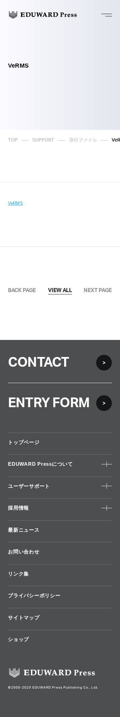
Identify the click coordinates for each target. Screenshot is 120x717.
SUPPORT (43, 140)
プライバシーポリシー (34, 595)
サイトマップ (24, 617)
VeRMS (15, 203)
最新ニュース (24, 530)
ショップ (18, 639)
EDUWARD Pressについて (40, 464)
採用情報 (18, 508)
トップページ (24, 442)
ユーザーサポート (29, 486)
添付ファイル (83, 140)
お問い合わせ (24, 551)
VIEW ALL (60, 290)
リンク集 (18, 573)
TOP (13, 140)
